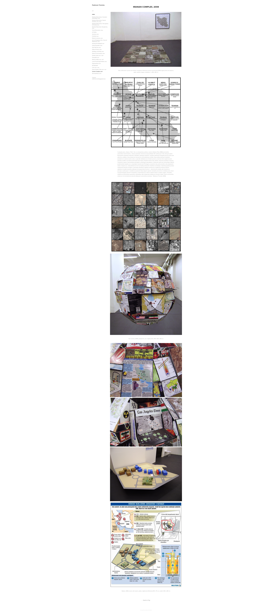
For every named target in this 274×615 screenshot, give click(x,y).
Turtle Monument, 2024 (97, 30)
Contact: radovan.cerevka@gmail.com (99, 78)
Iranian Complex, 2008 (97, 71)
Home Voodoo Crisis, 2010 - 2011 (99, 69)
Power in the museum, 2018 (98, 53)
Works (93, 14)
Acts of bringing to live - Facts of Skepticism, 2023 (99, 41)
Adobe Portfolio (148, 610)
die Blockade (95, 65)
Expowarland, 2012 (96, 63)
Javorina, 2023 (95, 34)
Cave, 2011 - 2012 (95, 67)
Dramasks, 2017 (95, 57)
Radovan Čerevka (98, 5)
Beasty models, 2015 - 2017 (98, 59)
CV (92, 11)
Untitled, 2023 (95, 36)
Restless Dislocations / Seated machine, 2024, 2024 (99, 21)
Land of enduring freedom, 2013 (99, 61)
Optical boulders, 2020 (97, 45)
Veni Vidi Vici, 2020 (96, 47)
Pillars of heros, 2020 (97, 49)
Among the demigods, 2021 (98, 43)
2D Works (94, 32)
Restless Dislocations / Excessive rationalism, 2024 (99, 17)
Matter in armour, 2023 (97, 38)
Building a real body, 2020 (98, 51)
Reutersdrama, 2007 (96, 73)
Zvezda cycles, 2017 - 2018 (97, 55)
